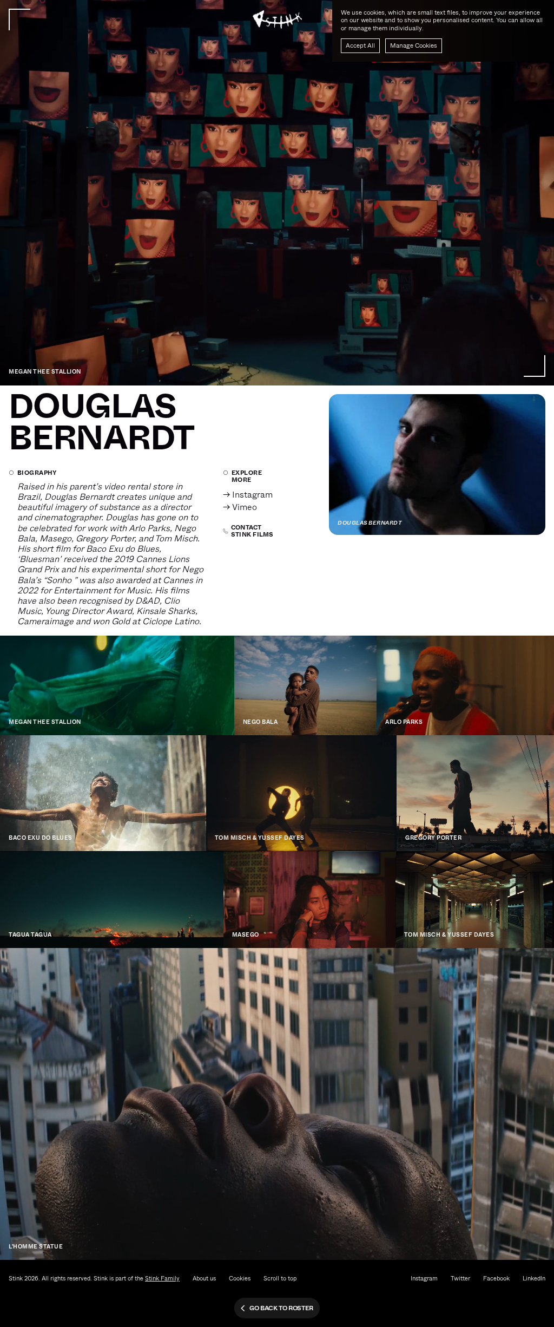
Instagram (424, 1278)
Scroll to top (279, 1278)
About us (204, 1278)
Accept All (360, 45)
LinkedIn (534, 1278)
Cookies (239, 1278)
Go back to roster (281, 1308)
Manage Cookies (413, 45)
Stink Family (162, 1278)
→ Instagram (248, 494)
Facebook (496, 1278)
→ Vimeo (240, 507)
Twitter (460, 1278)
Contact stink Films (252, 531)
